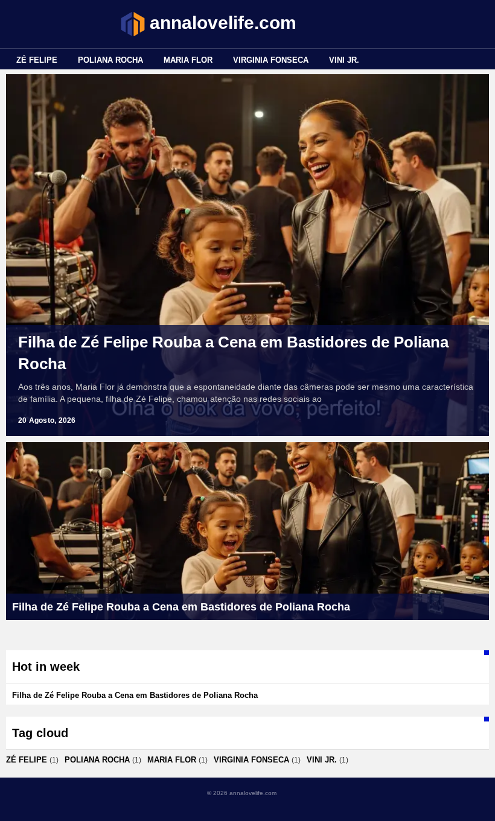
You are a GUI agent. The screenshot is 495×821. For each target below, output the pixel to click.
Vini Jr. (344, 60)
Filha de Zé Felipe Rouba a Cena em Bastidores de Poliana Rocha (233, 353)
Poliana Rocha (110, 60)
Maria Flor (188, 60)
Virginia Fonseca (270, 60)
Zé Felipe (36, 60)
